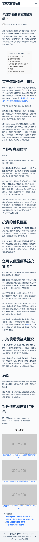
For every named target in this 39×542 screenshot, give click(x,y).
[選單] (36, 3)
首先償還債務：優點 (16, 57)
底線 (11, 69)
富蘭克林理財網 (11, 3)
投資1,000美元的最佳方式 (15, 522)
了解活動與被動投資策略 (15, 525)
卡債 (28, 325)
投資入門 (25, 24)
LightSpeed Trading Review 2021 (19, 517)
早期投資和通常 (15, 59)
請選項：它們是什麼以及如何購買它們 (20, 519)
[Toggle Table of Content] (27, 53)
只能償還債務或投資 (16, 66)
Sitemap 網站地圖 (21, 539)
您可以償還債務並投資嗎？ (19, 64)
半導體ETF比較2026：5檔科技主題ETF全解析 (19, 482)
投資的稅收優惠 (15, 61)
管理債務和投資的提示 (17, 71)
